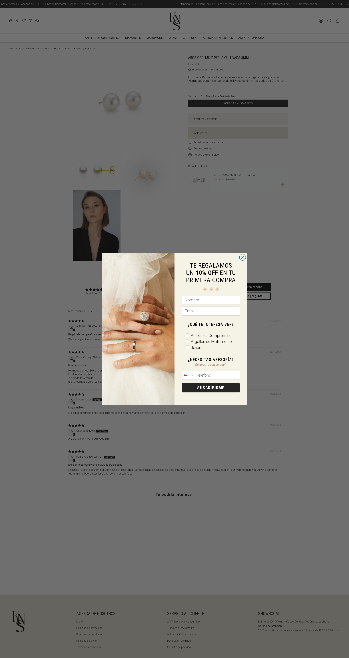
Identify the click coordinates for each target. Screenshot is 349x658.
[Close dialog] (242, 257)
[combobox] (188, 375)
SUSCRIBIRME (210, 388)
